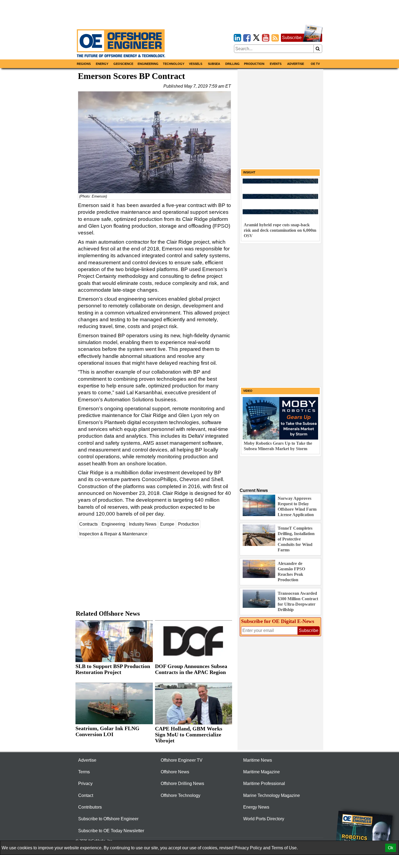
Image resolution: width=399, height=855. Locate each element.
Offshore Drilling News (182, 783)
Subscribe (292, 37)
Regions (84, 63)
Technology (173, 63)
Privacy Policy (248, 848)
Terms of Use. (284, 848)
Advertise (295, 63)
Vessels (195, 63)
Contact (85, 795)
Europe (167, 524)
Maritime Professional (264, 783)
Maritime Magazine (261, 772)
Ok (390, 848)
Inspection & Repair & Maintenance (113, 534)
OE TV (315, 63)
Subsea (214, 63)
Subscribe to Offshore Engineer (108, 818)
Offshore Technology (180, 795)
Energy (102, 63)
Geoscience (123, 63)
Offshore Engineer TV (181, 760)
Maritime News (257, 760)
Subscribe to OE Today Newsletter (111, 830)
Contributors (90, 807)
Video (247, 390)
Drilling (232, 63)
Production (254, 63)
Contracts (88, 524)
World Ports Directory (263, 818)
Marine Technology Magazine (271, 795)
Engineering (148, 63)
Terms (84, 772)
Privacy (85, 783)
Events (275, 63)
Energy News (256, 807)
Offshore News (175, 772)
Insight (249, 172)
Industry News (142, 524)
